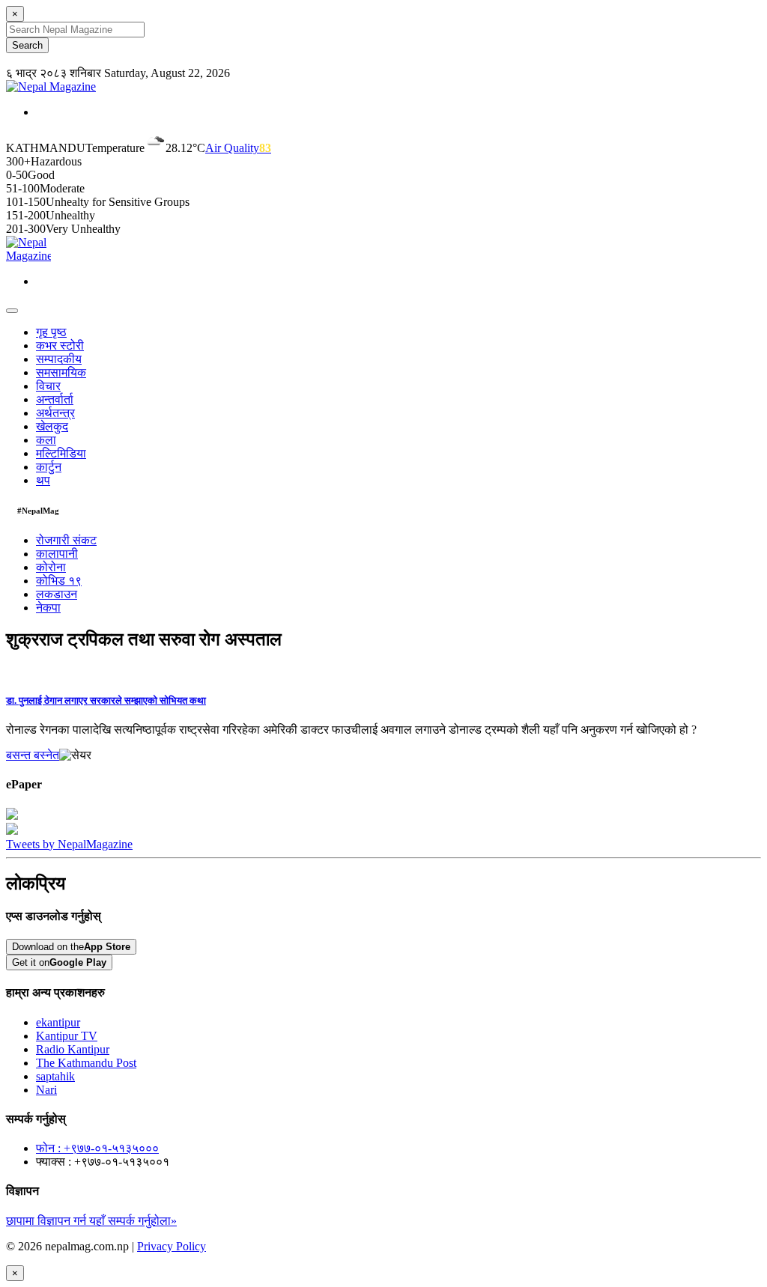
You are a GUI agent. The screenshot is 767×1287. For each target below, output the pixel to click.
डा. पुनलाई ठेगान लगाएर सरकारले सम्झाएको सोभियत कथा (106, 700)
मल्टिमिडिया (61, 453)
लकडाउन (56, 594)
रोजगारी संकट (66, 540)
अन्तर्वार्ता (54, 399)
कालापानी (57, 553)
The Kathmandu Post (86, 1062)
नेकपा (48, 607)
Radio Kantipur (72, 1049)
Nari (46, 1089)
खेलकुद (52, 426)
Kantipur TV (66, 1035)
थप (43, 480)
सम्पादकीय (59, 359)
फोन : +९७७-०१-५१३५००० (97, 1148)
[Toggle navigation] (12, 310)
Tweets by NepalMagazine (69, 844)
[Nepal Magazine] (51, 86)
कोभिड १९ (59, 580)
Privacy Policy (171, 1246)
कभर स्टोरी (60, 345)
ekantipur (58, 1022)
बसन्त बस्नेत (32, 755)
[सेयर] (75, 755)
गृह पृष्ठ (51, 332)
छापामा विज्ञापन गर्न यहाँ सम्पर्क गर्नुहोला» (91, 1220)
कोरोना (51, 567)
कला (46, 439)
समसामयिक (61, 372)
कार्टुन (48, 466)
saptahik (55, 1076)
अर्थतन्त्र (55, 413)
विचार (48, 386)
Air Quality (238, 148)
